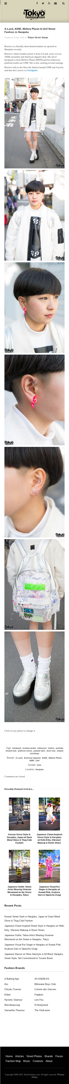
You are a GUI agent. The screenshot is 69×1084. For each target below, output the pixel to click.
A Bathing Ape (11, 978)
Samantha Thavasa (14, 1010)
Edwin (7, 994)
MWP (32, 760)
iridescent (42, 748)
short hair (50, 751)
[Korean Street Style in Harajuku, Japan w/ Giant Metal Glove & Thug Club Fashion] (19, 814)
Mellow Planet (55, 758)
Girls (39, 765)
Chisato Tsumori (12, 989)
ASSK (44, 758)
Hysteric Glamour (13, 999)
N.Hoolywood (41, 1005)
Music (26, 1060)
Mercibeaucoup (12, 1005)
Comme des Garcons (45, 989)
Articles (19, 1056)
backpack (16, 748)
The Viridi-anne (42, 1010)
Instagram (32, 70)
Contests (38, 1060)
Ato (6, 984)
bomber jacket (29, 748)
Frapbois (38, 994)
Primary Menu (11, 1052)
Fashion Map (13, 1060)
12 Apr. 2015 (19, 37)
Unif (37, 760)
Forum (59, 1056)
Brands (49, 1056)
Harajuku (39, 769)
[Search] (63, 3)
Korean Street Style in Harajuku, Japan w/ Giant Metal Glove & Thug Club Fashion (19, 838)
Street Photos (34, 1056)
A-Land (19, 758)
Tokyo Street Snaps (38, 37)
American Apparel (32, 758)
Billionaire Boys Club (45, 984)
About (49, 1060)
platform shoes (25, 751)
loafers (51, 748)
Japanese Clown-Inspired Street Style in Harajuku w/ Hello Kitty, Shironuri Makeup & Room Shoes (49, 838)
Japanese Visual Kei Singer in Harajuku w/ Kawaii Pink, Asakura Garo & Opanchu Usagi (49, 891)
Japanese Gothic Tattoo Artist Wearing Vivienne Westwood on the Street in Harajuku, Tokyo (19, 891)
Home (9, 1056)
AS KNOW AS (41, 978)
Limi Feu (38, 999)
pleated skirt (39, 751)
